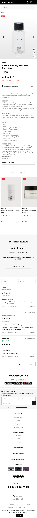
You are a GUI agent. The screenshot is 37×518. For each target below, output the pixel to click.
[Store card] (10, 469)
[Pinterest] (16, 487)
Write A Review (18, 266)
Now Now (18, 442)
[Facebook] (9, 487)
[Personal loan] (25, 469)
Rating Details (21, 252)
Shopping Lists (18, 424)
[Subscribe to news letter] (34, 403)
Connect (18, 435)
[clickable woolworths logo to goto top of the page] (18, 376)
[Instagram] (20, 487)
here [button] (26, 512)
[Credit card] (18, 469)
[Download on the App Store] (8, 383)
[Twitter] (13, 487)
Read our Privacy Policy (21, 407)
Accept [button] (19, 515)
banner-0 (17, 56)
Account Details (18, 427)
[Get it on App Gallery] (28, 383)
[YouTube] (24, 487)
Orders (18, 420)
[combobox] (20, 8)
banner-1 (19, 56)
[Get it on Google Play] (18, 383)
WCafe (18, 439)
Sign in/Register (18, 417)
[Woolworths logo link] (7, 2)
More (23, 329)
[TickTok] (27, 487)
